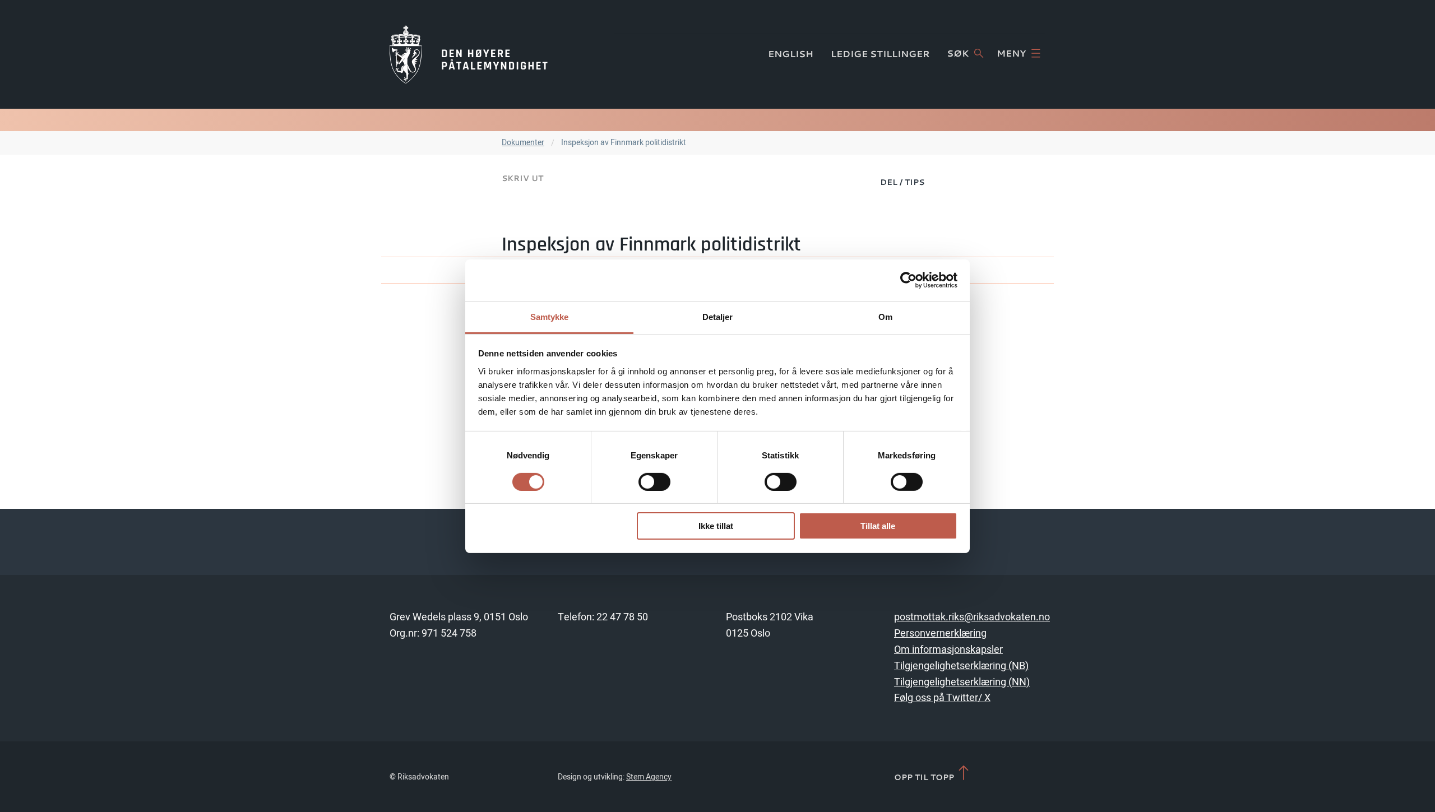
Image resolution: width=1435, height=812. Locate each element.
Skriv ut (522, 178)
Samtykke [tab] (549, 316)
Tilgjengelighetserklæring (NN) (962, 682)
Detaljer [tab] (717, 316)
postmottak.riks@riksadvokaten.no (972, 617)
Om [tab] (885, 316)
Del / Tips (902, 182)
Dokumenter (523, 143)
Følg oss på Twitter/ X (942, 698)
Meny (1011, 53)
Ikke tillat (715, 526)
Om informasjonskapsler (948, 649)
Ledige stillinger (880, 54)
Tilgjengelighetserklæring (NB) (961, 666)
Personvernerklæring (940, 633)
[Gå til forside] (469, 54)
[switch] (654, 482)
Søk (958, 53)
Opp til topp (925, 777)
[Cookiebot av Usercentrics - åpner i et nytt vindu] (908, 280)
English (790, 54)
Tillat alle (877, 526)
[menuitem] (902, 181)
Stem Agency (649, 777)
